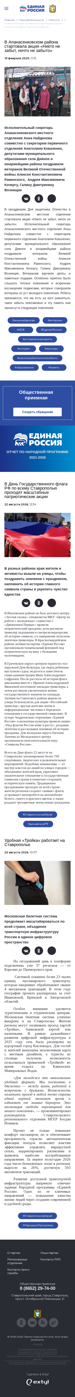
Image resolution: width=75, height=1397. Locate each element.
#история (24, 348)
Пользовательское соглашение (37, 1349)
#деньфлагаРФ (38, 823)
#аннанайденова (23, 320)
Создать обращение (37, 412)
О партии (13, 1253)
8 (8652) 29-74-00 (37, 1288)
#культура (51, 348)
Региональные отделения (17, 1261)
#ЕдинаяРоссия (51, 329)
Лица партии (49, 1253)
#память (54, 367)
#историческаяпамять (37, 339)
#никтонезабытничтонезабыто (38, 358)
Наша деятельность (31, 19)
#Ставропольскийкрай (37, 1215)
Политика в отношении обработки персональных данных (37, 1357)
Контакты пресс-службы (18, 1271)
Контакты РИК (50, 1259)
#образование (24, 367)
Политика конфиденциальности (37, 1352)
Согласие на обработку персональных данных (37, 1362)
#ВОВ (20, 329)
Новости (54, 19)
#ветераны (55, 320)
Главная (9, 19)
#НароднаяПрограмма (38, 1225)
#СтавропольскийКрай (37, 814)
